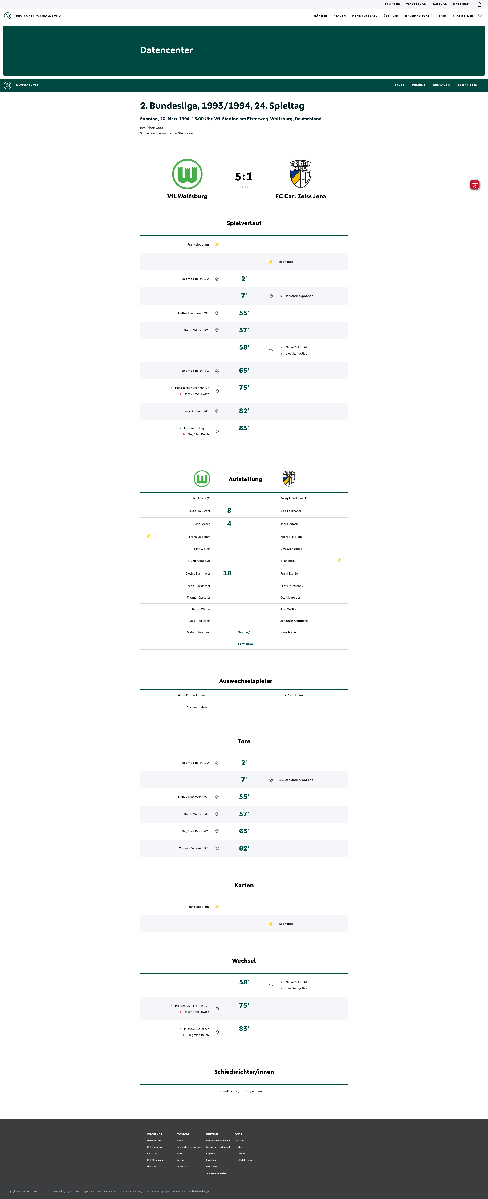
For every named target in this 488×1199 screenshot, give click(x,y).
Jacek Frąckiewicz (197, 393)
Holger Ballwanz (199, 510)
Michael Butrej (194, 428)
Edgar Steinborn (180, 133)
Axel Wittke (288, 609)
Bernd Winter (193, 330)
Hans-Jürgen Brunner (189, 387)
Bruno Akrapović (199, 560)
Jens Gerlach (289, 524)
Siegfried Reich (192, 278)
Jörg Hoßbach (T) (198, 498)
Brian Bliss (286, 261)
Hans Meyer (288, 632)
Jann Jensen (202, 524)
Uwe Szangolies (296, 353)
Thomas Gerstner (191, 411)
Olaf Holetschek (291, 585)
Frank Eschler (289, 573)
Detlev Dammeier (190, 313)
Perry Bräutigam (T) (293, 498)
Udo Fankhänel (290, 510)
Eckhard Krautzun (198, 632)
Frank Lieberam (198, 244)
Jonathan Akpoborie (299, 296)
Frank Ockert (201, 548)
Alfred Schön (294, 347)
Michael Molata (291, 536)
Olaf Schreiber (290, 597)
